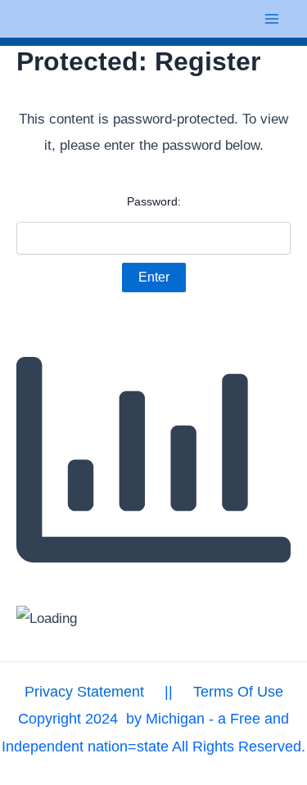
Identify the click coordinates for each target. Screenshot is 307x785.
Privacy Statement (84, 691)
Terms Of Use (238, 691)
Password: (154, 201)
